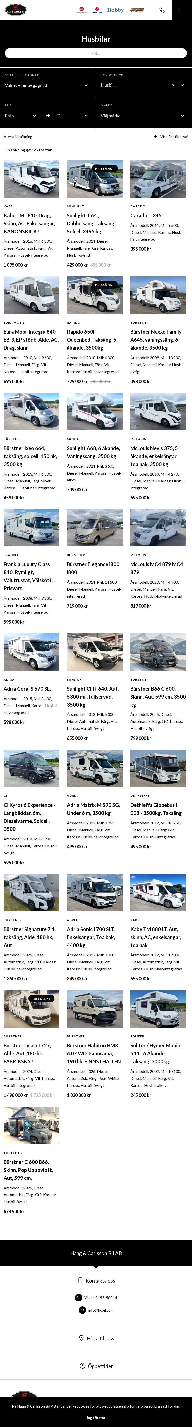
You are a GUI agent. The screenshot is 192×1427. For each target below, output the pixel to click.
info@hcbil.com (101, 1310)
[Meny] (182, 10)
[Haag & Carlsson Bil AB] (16, 10)
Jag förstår (96, 1417)
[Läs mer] (82, 10)
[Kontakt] (162, 10)
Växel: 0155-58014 (100, 1297)
